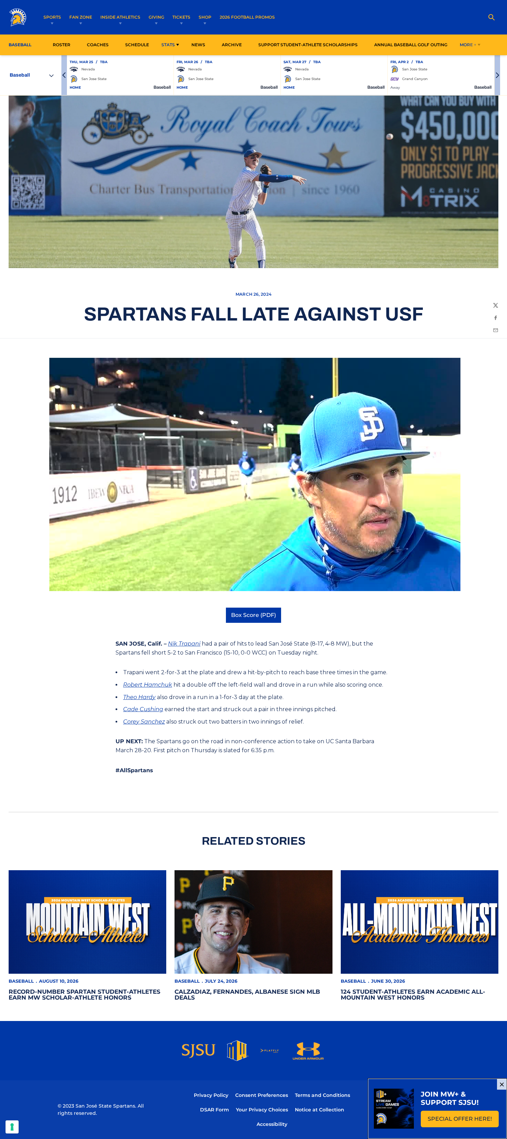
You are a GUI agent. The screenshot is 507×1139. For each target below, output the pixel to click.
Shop (205, 17)
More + (468, 44)
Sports (52, 17)
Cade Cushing (143, 709)
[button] (64, 75)
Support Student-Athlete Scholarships (308, 44)
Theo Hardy (139, 697)
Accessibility (272, 1124)
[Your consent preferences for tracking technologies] (12, 1126)
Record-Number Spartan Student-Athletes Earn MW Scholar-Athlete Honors (84, 994)
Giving (156, 17)
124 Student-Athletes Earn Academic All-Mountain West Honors (413, 994)
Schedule (137, 44)
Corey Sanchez (144, 721)
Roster (61, 44)
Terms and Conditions (322, 1095)
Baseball (21, 981)
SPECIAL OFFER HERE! (463, 1121)
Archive (232, 44)
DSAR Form (214, 1110)
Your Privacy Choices (262, 1110)
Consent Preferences (261, 1095)
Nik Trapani (184, 643)
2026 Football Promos (247, 17)
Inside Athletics (120, 17)
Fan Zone (80, 17)
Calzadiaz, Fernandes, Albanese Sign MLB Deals (247, 994)
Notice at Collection (319, 1110)
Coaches (98, 44)
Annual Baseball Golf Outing (410, 44)
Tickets (181, 17)
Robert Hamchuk (147, 684)
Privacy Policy (211, 1095)
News (198, 44)
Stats (168, 44)
